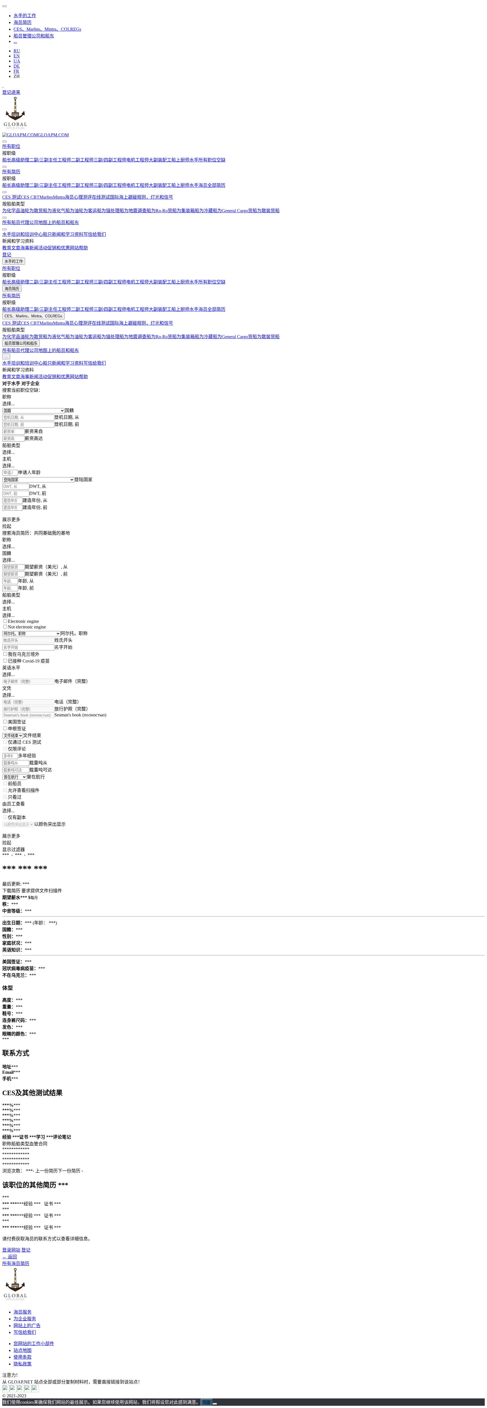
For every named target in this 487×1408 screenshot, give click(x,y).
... (15, 41)
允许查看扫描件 (23, 790)
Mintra (59, 197)
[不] (214, 1404)
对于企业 (30, 383)
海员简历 (23, 22)
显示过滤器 (13, 849)
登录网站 (11, 1250)
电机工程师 (137, 160)
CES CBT (30, 197)
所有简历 (11, 171)
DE (17, 66)
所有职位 (11, 146)
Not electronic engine (27, 627)
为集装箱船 (188, 210)
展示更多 (11, 519)
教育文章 (11, 247)
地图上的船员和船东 (58, 222)
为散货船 (38, 210)
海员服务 (23, 1312)
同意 (206, 1402)
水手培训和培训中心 (22, 234)
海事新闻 (29, 247)
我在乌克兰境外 (23, 654)
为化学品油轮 (15, 210)
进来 (15, 92)
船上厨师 (180, 160)
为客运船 (92, 210)
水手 (193, 160)
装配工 (164, 160)
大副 (153, 160)
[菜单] (4, 6)
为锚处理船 (112, 210)
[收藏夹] (2, 85)
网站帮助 (79, 247)
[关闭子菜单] (4, 141)
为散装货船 (268, 210)
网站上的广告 (27, 1325)
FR (16, 71)
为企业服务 (25, 1318)
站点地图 (23, 1350)
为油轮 (76, 210)
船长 (6, 160)
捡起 (6, 526)
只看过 (14, 797)
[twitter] (6, 1390)
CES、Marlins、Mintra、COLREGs (47, 29)
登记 (6, 92)
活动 (42, 247)
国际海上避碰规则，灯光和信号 (141, 197)
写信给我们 (94, 234)
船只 (47, 234)
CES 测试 (11, 197)
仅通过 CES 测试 (24, 742)
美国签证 (17, 722)
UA (17, 61)
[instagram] (20, 1390)
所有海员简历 (15, 1263)
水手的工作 (25, 15)
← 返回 (9, 1256)
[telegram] (28, 1390)
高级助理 (20, 160)
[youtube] (13, 1390)
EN (17, 56)
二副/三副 (38, 160)
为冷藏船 (208, 210)
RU (17, 50)
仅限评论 (17, 749)
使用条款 (23, 1357)
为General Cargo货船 (237, 210)
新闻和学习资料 (67, 234)
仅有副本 (17, 817)
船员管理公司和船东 (34, 36)
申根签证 (17, 728)
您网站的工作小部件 (34, 1343)
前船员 (14, 783)
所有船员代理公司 (20, 222)
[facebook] (35, 1390)
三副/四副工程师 (110, 160)
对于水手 (11, 383)
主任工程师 (59, 160)
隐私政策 (23, 1363)
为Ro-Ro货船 (164, 210)
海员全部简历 (211, 185)
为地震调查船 (137, 210)
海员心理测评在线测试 (87, 197)
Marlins (46, 197)
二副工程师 (82, 160)
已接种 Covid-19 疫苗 (29, 661)
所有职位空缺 (211, 160)
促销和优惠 (58, 247)
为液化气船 (58, 210)
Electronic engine (23, 621)
